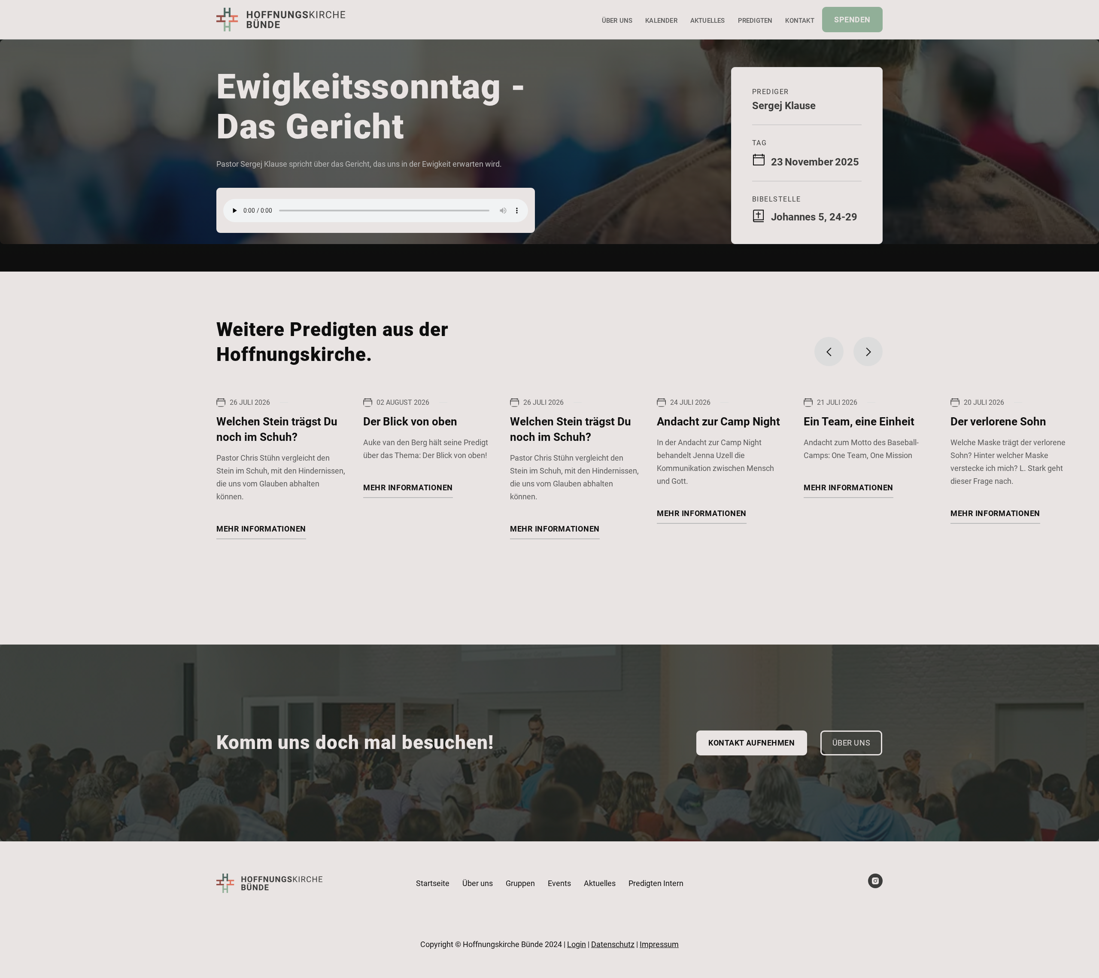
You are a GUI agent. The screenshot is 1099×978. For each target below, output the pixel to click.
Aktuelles (707, 20)
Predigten (755, 20)
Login (576, 944)
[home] (280, 19)
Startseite (432, 883)
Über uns (617, 20)
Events (559, 883)
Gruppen (520, 883)
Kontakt (799, 20)
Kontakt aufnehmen (751, 742)
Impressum (659, 944)
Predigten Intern (655, 883)
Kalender (661, 20)
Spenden (852, 19)
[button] (829, 351)
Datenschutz (613, 944)
